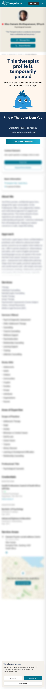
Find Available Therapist (23, 142)
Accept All (32, 678)
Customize (23, 683)
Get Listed (33, 3)
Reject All (13, 678)
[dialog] (23, 674)
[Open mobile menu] (42, 3)
